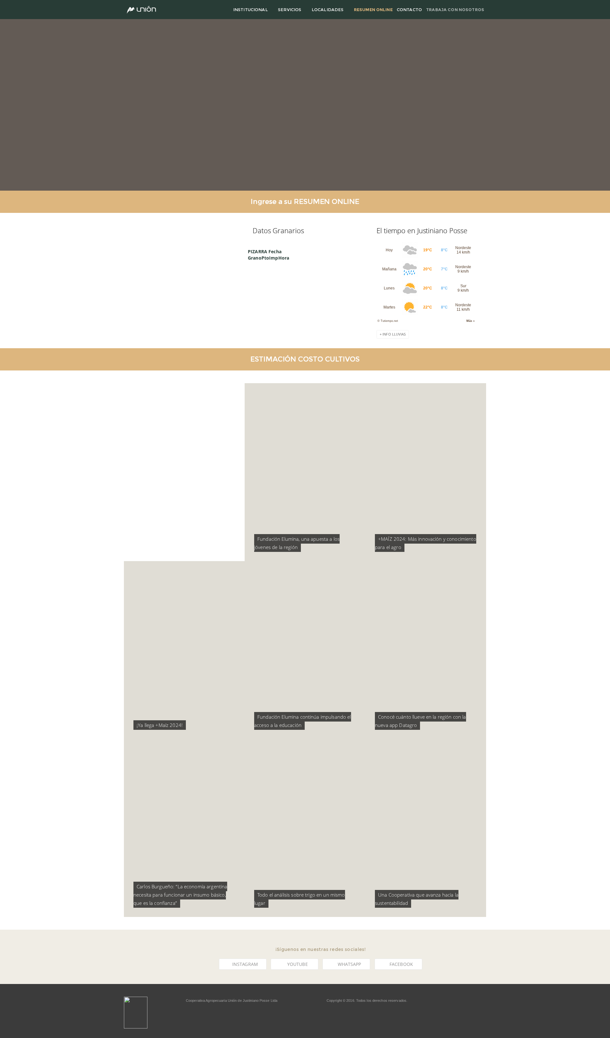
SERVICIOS (290, 9)
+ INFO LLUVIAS (393, 334)
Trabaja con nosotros (455, 9)
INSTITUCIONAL (251, 9)
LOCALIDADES (328, 9)
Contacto (409, 9)
